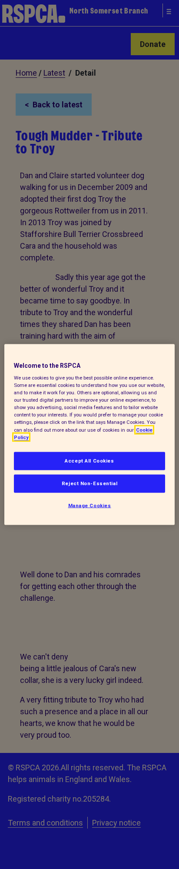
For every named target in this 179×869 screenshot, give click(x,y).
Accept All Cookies (89, 460)
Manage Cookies (89, 505)
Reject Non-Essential (89, 483)
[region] (89, 434)
